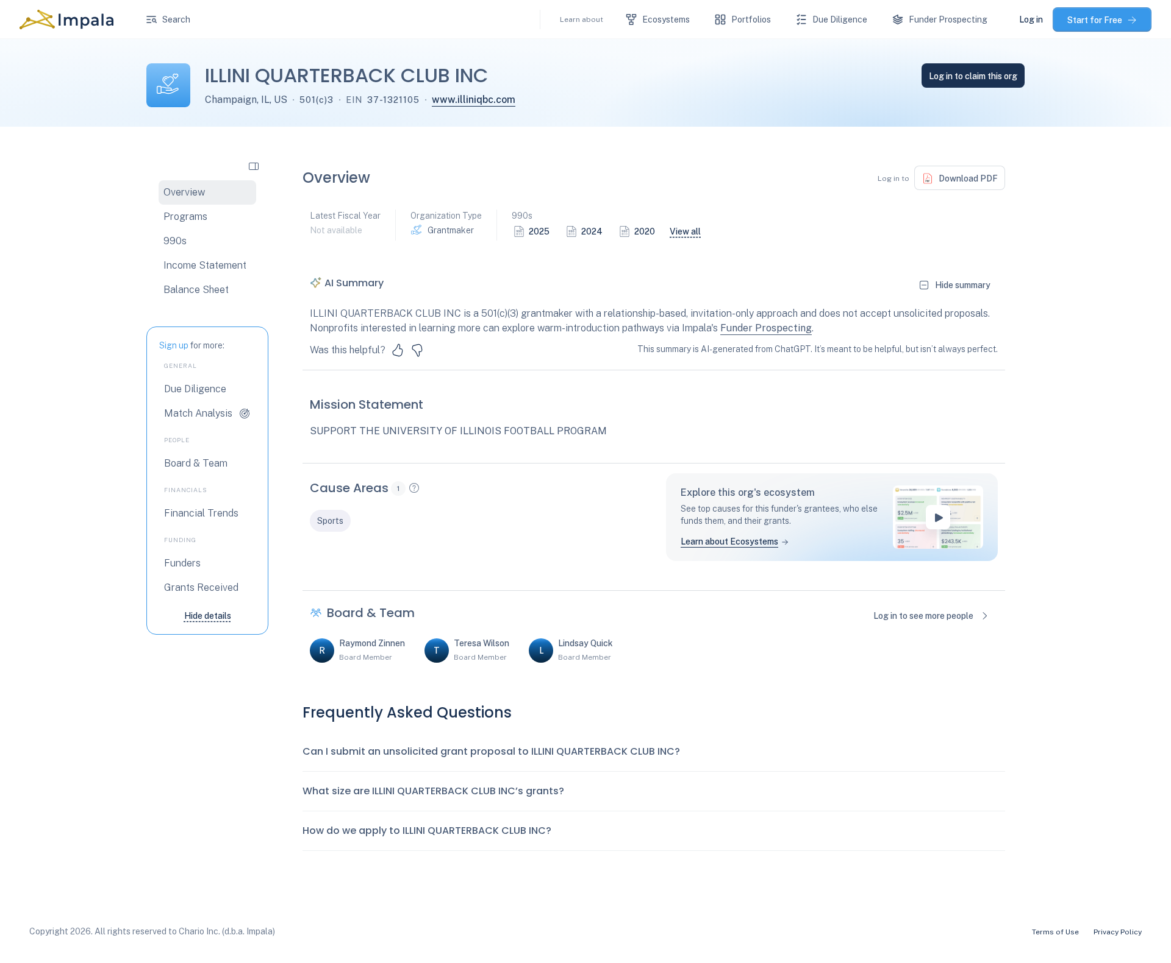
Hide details (207, 616)
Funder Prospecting (766, 328)
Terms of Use (1055, 932)
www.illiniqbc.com (473, 99)
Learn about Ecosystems (729, 541)
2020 (644, 231)
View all (685, 231)
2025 (539, 231)
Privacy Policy (1118, 932)
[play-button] (938, 517)
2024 (592, 231)
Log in (1031, 19)
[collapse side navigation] (254, 165)
